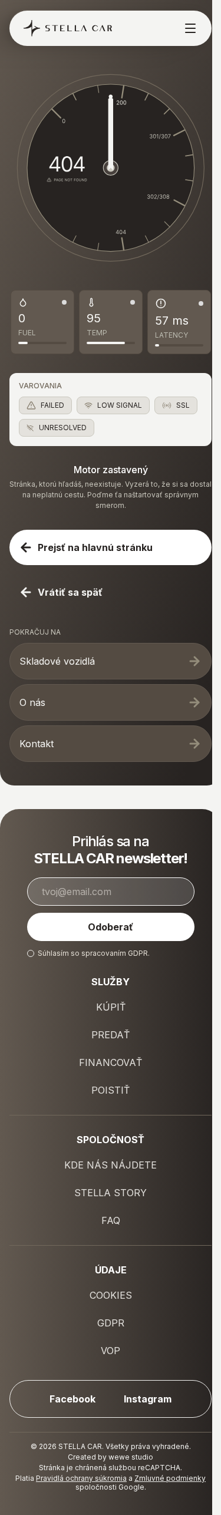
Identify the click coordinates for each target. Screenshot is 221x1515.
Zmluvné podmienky (170, 1478)
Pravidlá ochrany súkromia (81, 1478)
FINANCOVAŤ (110, 1062)
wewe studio (130, 1457)
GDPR (138, 953)
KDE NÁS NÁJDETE (110, 1165)
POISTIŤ (110, 1090)
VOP (110, 1350)
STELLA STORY (110, 1193)
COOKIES (111, 1295)
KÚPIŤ (111, 1007)
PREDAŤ (110, 1035)
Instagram (147, 1399)
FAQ (110, 1220)
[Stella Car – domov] (63, 28)
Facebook (72, 1399)
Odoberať (110, 927)
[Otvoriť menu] (186, 28)
